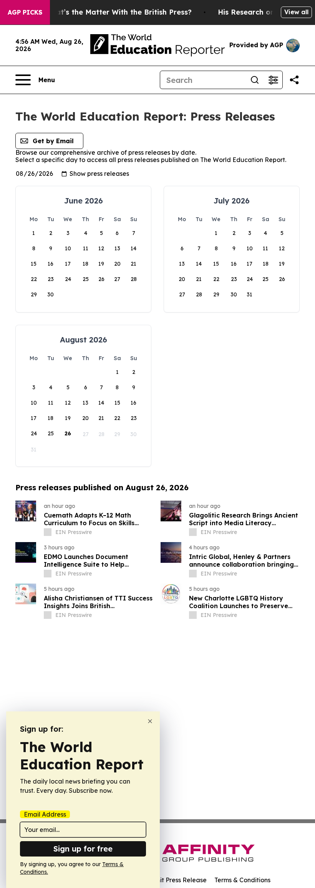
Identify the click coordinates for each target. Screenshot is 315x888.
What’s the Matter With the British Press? (118, 12)
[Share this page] (294, 80)
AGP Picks (25, 12)
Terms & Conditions (242, 880)
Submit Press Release (175, 880)
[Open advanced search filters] (273, 80)
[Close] (150, 721)
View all (296, 12)
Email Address (45, 814)
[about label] (47, 532)
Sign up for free (83, 848)
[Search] (254, 80)
